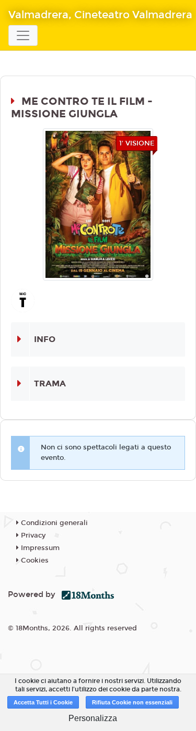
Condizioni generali (53, 523)
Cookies (34, 560)
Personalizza (92, 718)
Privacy (32, 535)
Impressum (39, 548)
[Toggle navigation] (23, 35)
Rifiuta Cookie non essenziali (132, 702)
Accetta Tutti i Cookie (43, 702)
